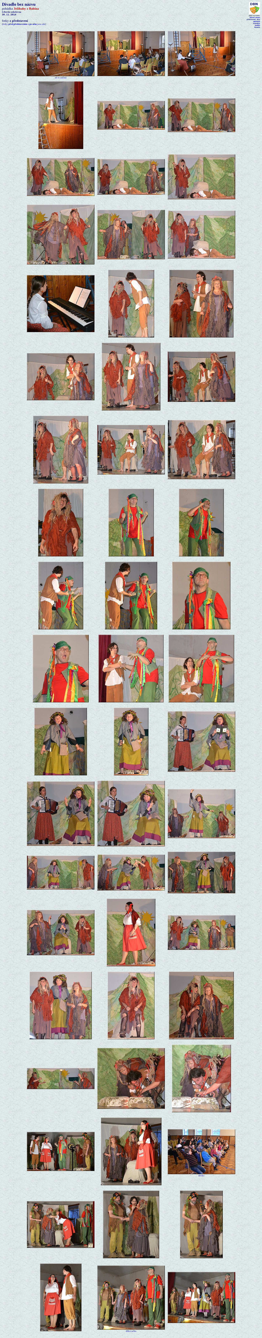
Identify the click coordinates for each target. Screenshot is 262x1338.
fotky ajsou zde (24, 24)
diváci (201, 1175)
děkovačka (131, 1331)
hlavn (255, 17)
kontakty (256, 23)
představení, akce (253, 19)
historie (257, 27)
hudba (257, 25)
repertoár (256, 21)
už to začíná (60, 77)
